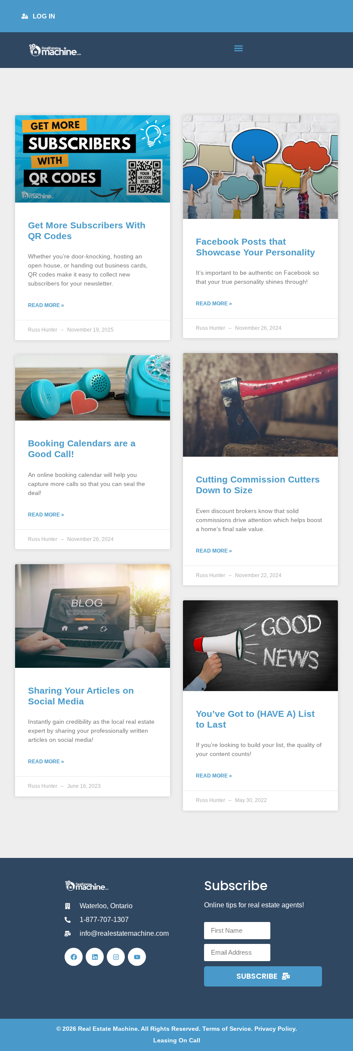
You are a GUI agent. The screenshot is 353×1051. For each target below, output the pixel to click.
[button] (238, 48)
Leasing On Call (176, 1040)
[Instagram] (116, 957)
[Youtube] (137, 957)
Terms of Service (226, 1028)
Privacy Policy (274, 1028)
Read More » (46, 305)
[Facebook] (74, 957)
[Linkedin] (95, 957)
